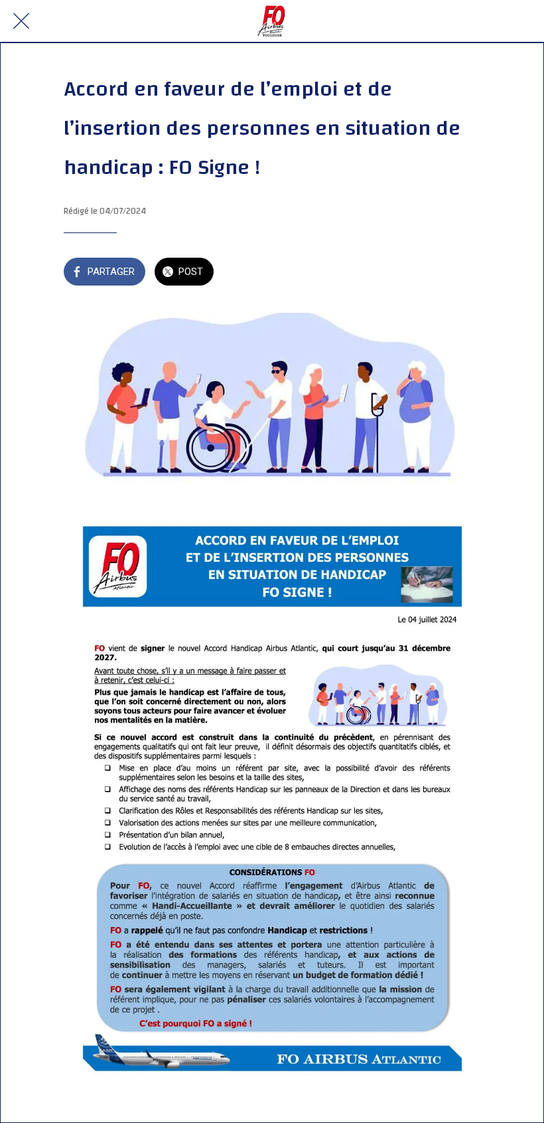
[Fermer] (21, 21)
